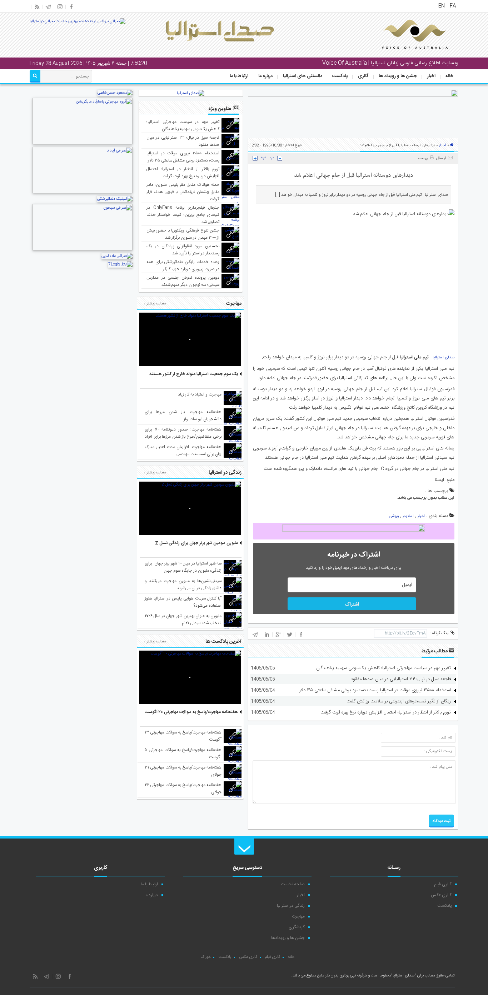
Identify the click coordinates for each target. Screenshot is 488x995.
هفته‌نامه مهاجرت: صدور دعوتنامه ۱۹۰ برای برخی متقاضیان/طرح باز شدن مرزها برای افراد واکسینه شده (183, 436)
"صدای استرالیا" (403, 975)
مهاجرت (298, 916)
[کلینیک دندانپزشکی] (115, 199)
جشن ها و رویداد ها (398, 76)
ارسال (441, 158)
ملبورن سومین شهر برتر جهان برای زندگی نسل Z (196, 543)
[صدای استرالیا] (404, 54)
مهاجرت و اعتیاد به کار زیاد (199, 394)
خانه (449, 76)
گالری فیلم (443, 884)
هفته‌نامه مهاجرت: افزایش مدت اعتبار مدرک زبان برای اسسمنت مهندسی (183, 450)
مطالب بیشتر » (155, 304)
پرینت (424, 158)
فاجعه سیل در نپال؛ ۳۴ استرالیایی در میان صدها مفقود (401, 679)
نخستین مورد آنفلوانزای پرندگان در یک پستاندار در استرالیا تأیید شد (183, 250)
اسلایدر (408, 516)
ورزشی (394, 516)
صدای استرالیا (443, 357)
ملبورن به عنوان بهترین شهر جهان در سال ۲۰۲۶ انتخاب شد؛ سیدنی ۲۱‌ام (183, 619)
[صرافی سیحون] (83, 250)
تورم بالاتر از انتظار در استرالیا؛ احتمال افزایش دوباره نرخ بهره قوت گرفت (385, 712)
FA (453, 6)
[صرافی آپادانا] (83, 192)
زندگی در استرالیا (291, 905)
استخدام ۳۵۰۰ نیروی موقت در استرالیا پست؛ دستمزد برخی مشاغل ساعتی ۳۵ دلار (375, 690)
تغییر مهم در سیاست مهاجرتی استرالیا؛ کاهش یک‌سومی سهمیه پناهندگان (383, 668)
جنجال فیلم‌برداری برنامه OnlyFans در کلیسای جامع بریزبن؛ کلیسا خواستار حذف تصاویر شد (183, 214)
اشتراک (352, 604)
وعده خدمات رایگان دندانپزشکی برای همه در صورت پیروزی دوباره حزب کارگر (183, 265)
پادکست (340, 76)
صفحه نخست (293, 884)
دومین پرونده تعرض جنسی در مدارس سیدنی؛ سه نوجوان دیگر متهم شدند (183, 281)
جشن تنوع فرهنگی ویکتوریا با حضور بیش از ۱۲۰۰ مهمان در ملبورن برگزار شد (183, 234)
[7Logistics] (120, 264)
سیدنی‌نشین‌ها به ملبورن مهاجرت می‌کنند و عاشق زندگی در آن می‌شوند (183, 584)
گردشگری (297, 927)
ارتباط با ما (239, 76)
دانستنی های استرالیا (302, 76)
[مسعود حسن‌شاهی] (115, 93)
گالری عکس (441, 895)
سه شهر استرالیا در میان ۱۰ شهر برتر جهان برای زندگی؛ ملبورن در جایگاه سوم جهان (183, 567)
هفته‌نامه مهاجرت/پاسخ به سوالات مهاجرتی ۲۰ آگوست (191, 712)
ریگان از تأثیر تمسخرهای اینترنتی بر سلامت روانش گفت (399, 701)
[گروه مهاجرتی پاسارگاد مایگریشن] (83, 143)
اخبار (431, 76)
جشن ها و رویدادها (288, 937)
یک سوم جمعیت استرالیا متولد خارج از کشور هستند (193, 374)
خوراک (205, 957)
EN (441, 6)
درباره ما (265, 76)
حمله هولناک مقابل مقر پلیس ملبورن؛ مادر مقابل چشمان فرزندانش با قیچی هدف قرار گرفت (183, 192)
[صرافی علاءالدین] (117, 256)
